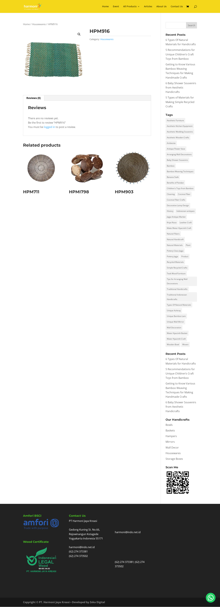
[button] (79, 34)
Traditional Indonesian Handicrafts (177, 296)
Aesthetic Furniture (175, 120)
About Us (161, 6)
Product (184, 256)
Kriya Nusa (172, 222)
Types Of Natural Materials (179, 305)
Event (116, 6)
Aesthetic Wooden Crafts (178, 137)
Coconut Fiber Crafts (176, 199)
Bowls (169, 425)
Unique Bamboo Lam (176, 316)
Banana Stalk (173, 177)
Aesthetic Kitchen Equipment (179, 126)
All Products (130, 6)
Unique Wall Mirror (175, 321)
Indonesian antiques (186, 211)
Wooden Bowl (173, 344)
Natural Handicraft (175, 239)
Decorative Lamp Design (178, 205)
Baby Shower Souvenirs (177, 160)
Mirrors (170, 442)
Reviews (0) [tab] (33, 98)
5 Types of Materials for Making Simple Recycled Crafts (180, 102)
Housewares (39, 24)
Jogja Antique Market (176, 216)
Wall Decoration (174, 327)
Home (105, 6)
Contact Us (177, 6)
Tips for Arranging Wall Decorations (177, 281)
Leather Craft (186, 222)
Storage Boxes (174, 459)
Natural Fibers (173, 233)
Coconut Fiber (184, 194)
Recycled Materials (175, 262)
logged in (49, 127)
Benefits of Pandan (175, 182)
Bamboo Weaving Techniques (180, 171)
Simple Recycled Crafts (177, 267)
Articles (148, 6)
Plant (188, 245)
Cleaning (171, 194)
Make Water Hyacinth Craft (179, 228)
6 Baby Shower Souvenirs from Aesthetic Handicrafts (181, 87)
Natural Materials (175, 245)
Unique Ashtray (174, 310)
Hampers (171, 436)
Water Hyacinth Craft (176, 338)
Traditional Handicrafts (177, 289)
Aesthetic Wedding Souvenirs (180, 131)
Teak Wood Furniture (176, 273)
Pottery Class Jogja (175, 250)
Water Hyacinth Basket (177, 333)
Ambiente (171, 143)
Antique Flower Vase (176, 148)
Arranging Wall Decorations (179, 154)
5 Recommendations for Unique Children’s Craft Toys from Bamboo (180, 54)
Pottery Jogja (172, 256)
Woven (185, 344)
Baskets (170, 430)
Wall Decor (172, 447)
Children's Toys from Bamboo (180, 188)
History (170, 211)
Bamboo (170, 165)
